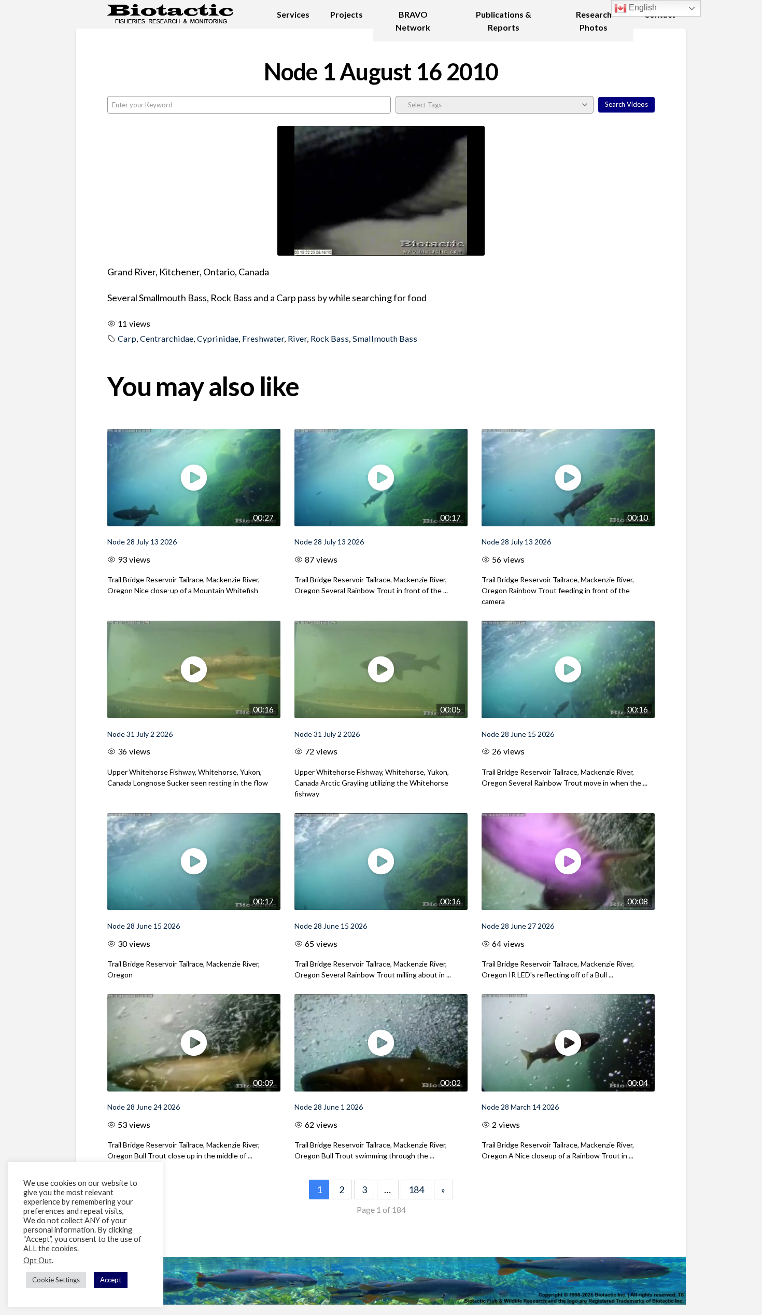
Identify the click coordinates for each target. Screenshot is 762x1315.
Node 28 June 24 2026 (143, 1106)
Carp (127, 338)
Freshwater (263, 338)
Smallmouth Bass (384, 338)
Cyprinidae (217, 338)
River (297, 338)
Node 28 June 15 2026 (518, 734)
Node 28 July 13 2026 (142, 541)
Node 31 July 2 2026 (140, 734)
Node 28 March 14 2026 (520, 1106)
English (642, 7)
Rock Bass (330, 338)
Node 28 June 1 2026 (328, 1106)
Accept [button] (110, 1280)
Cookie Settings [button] (56, 1280)
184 (416, 1189)
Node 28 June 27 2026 (518, 925)
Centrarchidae (166, 338)
